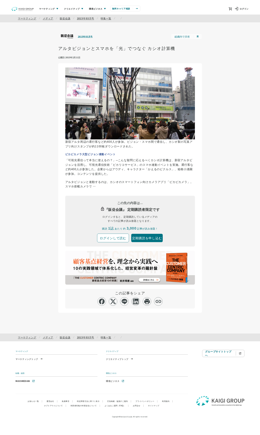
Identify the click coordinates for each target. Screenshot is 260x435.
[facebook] (102, 301)
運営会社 (52, 401)
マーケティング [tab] (47, 8)
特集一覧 (106, 18)
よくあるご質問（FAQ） (117, 405)
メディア (48, 18)
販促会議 (65, 18)
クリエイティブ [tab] (72, 8)
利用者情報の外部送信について (85, 405)
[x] (113, 301)
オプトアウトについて (55, 405)
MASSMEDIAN (23, 380)
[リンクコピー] (158, 301)
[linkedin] (136, 301)
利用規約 (167, 401)
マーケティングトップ (27, 358)
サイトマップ (153, 405)
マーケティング (27, 18)
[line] (124, 301)
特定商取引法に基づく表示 (90, 401)
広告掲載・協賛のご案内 (119, 401)
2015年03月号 (85, 18)
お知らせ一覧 (35, 401)
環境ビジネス (112, 380)
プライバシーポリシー (146, 401)
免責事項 (67, 401)
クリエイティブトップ (117, 358)
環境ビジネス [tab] (95, 8)
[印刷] (147, 301)
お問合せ (138, 405)
